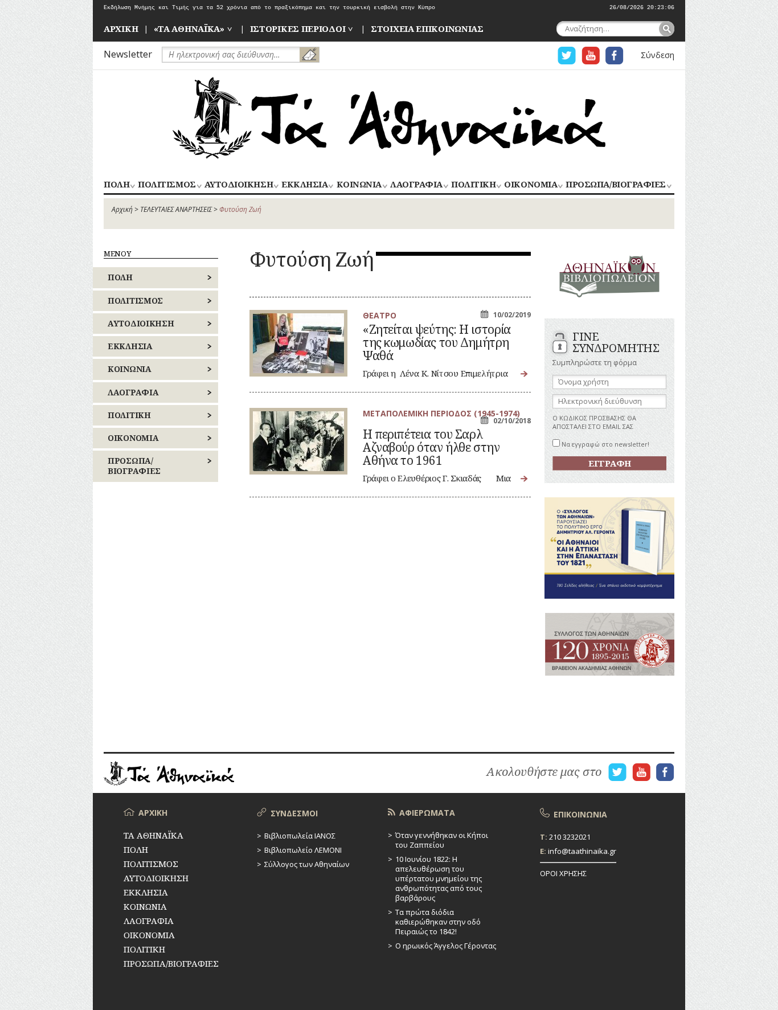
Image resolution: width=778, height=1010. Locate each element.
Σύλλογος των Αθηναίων (306, 864)
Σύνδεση (657, 55)
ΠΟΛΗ (116, 185)
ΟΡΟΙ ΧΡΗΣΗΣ (563, 873)
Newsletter (128, 53)
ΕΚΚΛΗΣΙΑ (304, 185)
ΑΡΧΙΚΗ (121, 28)
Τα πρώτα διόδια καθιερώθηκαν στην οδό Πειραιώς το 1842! (438, 922)
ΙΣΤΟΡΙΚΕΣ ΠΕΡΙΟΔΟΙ (298, 28)
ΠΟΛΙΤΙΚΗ (473, 185)
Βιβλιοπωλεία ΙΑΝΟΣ (299, 836)
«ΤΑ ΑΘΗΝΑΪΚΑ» (189, 28)
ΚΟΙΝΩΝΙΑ (359, 185)
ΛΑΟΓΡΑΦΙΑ (416, 185)
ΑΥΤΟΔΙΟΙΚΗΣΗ (238, 185)
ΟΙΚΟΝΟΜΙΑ (530, 185)
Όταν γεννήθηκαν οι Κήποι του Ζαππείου (441, 840)
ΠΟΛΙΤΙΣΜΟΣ (166, 185)
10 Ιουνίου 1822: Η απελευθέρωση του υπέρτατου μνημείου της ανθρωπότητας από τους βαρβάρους (438, 878)
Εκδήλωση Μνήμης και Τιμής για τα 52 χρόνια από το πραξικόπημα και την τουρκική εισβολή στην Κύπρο (269, 8)
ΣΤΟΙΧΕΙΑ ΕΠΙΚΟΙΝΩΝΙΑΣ (427, 28)
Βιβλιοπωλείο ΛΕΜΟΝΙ (303, 850)
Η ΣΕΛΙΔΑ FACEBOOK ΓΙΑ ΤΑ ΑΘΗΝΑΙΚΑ (614, 55)
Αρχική (122, 209)
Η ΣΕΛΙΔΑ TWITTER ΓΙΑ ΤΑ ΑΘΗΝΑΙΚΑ (567, 55)
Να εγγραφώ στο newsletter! (604, 444)
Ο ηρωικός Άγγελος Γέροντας (445, 946)
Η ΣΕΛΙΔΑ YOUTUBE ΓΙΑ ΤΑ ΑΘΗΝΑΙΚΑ (591, 55)
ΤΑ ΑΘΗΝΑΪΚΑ (389, 118)
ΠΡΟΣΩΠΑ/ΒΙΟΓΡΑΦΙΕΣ (615, 185)
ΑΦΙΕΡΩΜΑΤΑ (427, 812)
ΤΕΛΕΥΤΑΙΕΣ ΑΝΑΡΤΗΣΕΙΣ (176, 209)
